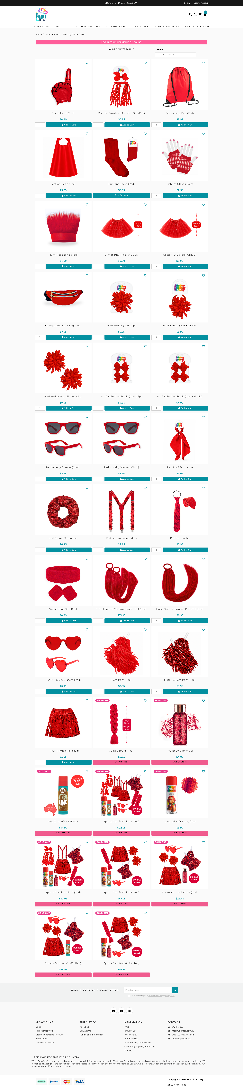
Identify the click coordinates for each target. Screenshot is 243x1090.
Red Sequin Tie (180, 538)
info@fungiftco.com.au (182, 1031)
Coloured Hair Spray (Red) (180, 821)
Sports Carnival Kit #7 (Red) (180, 892)
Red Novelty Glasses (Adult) (63, 467)
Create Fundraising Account (49, 1034)
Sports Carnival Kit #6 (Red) (121, 892)
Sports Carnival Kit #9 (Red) (121, 963)
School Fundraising (47, 26)
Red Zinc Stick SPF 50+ (63, 821)
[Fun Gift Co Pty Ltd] (42, 14)
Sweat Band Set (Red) (63, 609)
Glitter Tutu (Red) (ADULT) (121, 255)
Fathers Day (138, 26)
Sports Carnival (196, 26)
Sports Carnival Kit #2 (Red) (121, 821)
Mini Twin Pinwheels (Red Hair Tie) (179, 396)
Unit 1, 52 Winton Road (182, 1034)
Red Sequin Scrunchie (63, 538)
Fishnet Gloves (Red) (179, 184)
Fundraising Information (91, 1034)
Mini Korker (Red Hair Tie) (180, 325)
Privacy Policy (170, 996)
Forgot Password (44, 1031)
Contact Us (85, 1031)
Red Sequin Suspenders (121, 538)
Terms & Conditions (155, 996)
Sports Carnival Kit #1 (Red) (63, 892)
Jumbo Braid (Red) (121, 750)
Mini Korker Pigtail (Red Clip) (63, 396)
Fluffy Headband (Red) (63, 255)
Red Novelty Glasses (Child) (121, 467)
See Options (121, 195)
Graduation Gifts (166, 26)
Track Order (41, 1038)
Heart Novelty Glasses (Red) (63, 680)
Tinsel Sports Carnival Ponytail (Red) (180, 609)
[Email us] (113, 1010)
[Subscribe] (175, 990)
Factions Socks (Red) (121, 184)
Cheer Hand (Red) (63, 113)
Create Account (201, 3)
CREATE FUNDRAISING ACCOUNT (122, 3)
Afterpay (128, 1050)
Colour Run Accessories (83, 26)
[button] (87, 62)
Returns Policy (131, 1038)
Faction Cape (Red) (63, 184)
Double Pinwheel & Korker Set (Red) (121, 113)
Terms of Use (130, 1031)
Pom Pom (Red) (121, 680)
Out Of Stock (121, 762)
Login (187, 3)
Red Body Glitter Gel (179, 750)
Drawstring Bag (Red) (180, 113)
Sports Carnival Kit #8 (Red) (63, 963)
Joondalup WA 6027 (181, 1038)
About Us (84, 1027)
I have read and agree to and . (153, 996)
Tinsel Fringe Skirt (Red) (63, 750)
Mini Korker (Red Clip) (121, 325)
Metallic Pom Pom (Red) (180, 680)
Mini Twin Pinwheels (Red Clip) (121, 396)
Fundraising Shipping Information (140, 1046)
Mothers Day (114, 26)
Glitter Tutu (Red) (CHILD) (179, 255)
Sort (160, 49)
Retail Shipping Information (137, 1042)
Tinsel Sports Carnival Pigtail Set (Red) (121, 609)
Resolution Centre (45, 1042)
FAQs (126, 1027)
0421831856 (177, 1027)
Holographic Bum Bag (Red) (63, 325)
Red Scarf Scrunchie (180, 467)
